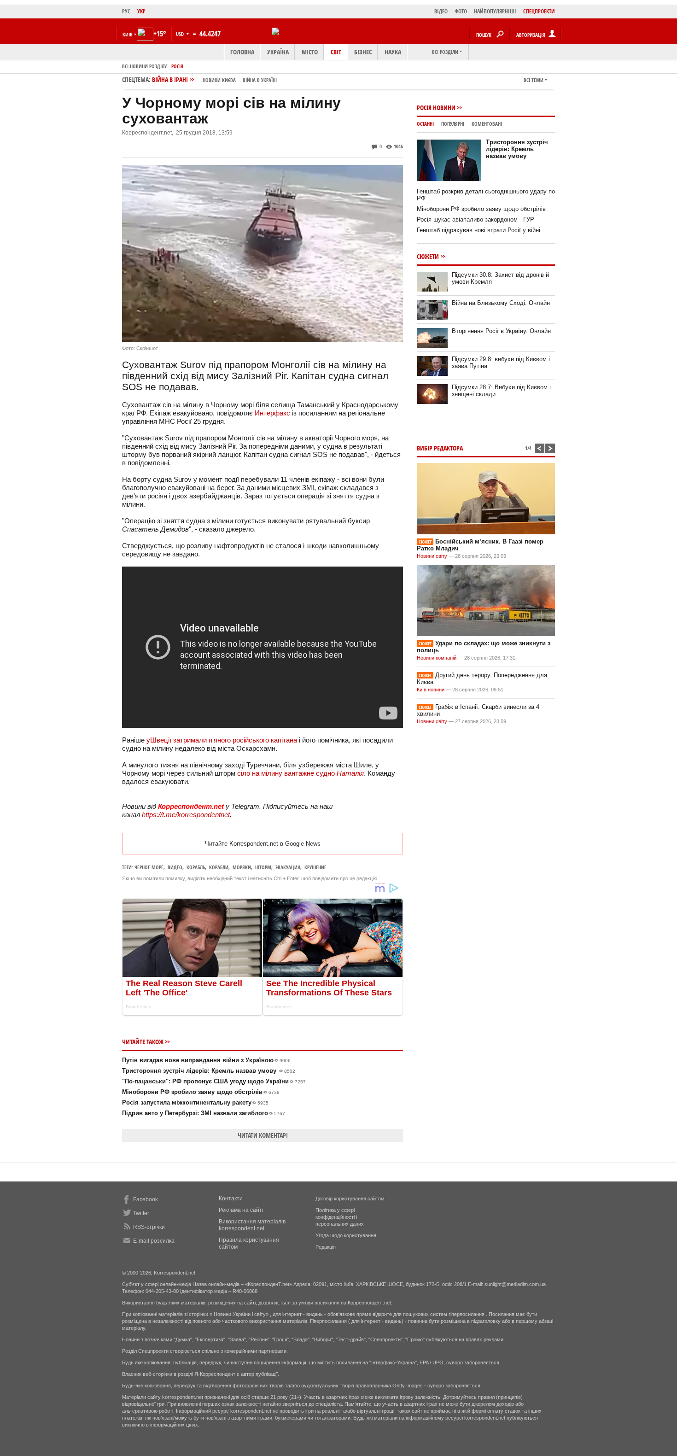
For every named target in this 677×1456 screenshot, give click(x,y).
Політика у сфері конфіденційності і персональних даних (339, 1217)
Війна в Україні (260, 79)
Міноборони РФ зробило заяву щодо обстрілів (201, 1091)
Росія (177, 66)
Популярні (452, 123)
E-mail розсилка (154, 1241)
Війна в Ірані (214, 79)
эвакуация (287, 867)
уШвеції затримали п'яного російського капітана (221, 740)
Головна (242, 51)
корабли (218, 867)
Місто (310, 51)
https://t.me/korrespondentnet (186, 815)
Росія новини (436, 107)
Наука (393, 51)
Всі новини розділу (144, 66)
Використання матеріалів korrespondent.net (252, 1225)
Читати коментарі (263, 1135)
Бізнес (363, 51)
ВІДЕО (441, 11)
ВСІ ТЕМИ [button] (533, 79)
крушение (315, 867)
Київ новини (430, 689)
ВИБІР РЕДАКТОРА (440, 448)
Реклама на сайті (241, 1210)
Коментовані (487, 123)
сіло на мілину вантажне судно (300, 773)
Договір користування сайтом (350, 1198)
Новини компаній (436, 658)
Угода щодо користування (345, 1235)
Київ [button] (128, 34)
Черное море (148, 867)
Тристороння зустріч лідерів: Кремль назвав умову (208, 1070)
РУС (126, 11)
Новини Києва (219, 79)
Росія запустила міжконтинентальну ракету (195, 1102)
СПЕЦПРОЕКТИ (539, 11)
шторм (263, 867)
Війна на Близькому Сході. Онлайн (501, 302)
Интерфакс (272, 413)
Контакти (231, 1198)
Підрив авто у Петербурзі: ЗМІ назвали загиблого (203, 1113)
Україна (278, 51)
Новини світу (432, 556)
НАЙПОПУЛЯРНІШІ (495, 11)
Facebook (145, 1199)
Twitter (141, 1213)
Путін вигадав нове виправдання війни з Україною (206, 1060)
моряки (242, 867)
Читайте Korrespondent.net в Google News (263, 843)
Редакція (325, 1247)
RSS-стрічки (149, 1227)
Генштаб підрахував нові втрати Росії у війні (478, 230)
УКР (141, 11)
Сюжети (428, 256)
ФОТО (461, 11)
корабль (196, 867)
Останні (425, 123)
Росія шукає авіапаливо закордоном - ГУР (475, 219)
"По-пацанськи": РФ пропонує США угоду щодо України (214, 1081)
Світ (336, 51)
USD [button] (180, 33)
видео (175, 867)
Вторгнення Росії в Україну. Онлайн (501, 330)
